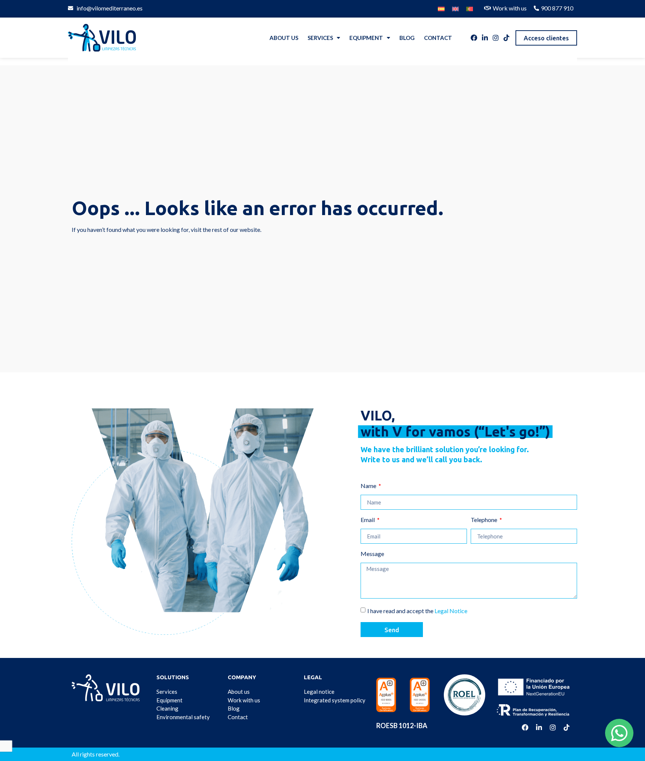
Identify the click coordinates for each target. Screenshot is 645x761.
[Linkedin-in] (485, 37)
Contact (438, 37)
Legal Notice (450, 610)
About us (283, 37)
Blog (407, 37)
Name (369, 486)
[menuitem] (441, 7)
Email (368, 520)
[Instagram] (495, 37)
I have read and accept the (417, 610)
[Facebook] (474, 37)
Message (372, 554)
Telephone (484, 520)
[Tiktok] (506, 37)
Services (320, 37)
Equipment (366, 37)
